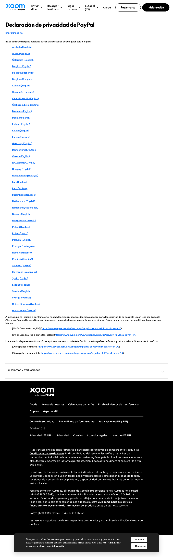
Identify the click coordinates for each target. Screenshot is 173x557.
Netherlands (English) (23, 201)
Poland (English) (21, 227)
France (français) (21, 137)
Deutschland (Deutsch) (24, 149)
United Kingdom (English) (26, 304)
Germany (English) (22, 143)
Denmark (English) (22, 111)
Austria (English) (21, 53)
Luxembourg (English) (23, 194)
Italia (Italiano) (19, 188)
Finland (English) (21, 124)
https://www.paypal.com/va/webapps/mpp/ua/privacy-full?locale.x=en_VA (95, 334)
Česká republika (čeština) (25, 104)
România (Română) (22, 259)
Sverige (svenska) (21, 297)
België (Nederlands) (23, 72)
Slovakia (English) (21, 265)
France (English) (20, 130)
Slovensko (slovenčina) (24, 272)
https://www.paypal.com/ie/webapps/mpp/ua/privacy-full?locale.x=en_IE (81, 328)
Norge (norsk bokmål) (24, 220)
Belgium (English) (21, 66)
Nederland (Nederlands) (25, 207)
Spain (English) (20, 278)
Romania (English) (22, 252)
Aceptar (139, 539)
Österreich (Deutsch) (23, 60)
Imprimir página (14, 32)
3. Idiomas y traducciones (24, 370)
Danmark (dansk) (21, 117)
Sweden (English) (21, 291)
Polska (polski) (20, 233)
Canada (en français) (23, 92)
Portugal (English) (21, 239)
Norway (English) (21, 214)
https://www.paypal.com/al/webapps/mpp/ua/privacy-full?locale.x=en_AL (79, 346)
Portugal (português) (23, 246)
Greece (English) (21, 156)
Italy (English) (19, 182)
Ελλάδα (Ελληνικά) (23, 162)
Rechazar (140, 546)
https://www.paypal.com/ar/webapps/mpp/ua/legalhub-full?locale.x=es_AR (82, 353)
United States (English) (24, 310)
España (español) (21, 284)
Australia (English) (22, 47)
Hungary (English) (21, 169)
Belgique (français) (22, 79)
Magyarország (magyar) (25, 175)
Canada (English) (21, 85)
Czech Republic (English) (25, 98)
